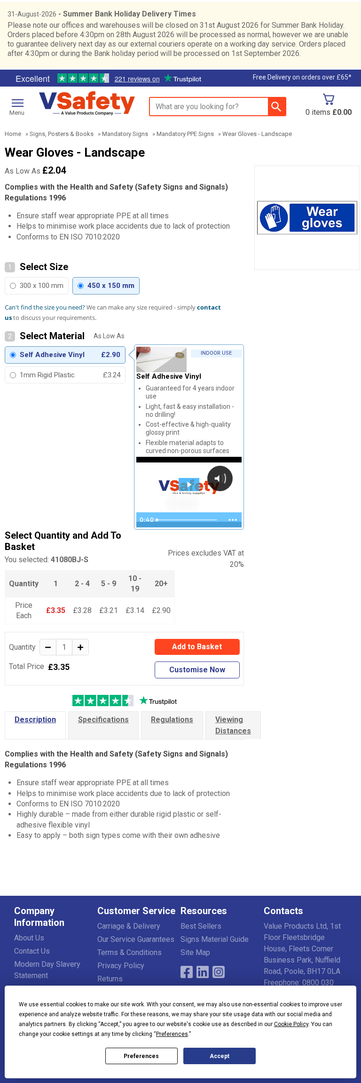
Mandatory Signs (125, 133)
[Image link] (218, 972)
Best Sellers (200, 926)
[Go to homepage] (87, 103)
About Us (29, 937)
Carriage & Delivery (128, 926)
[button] (55, 918)
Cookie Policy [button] (291, 1024)
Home (13, 133)
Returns (110, 978)
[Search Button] (276, 106)
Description (35, 719)
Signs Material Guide (214, 939)
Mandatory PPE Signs (185, 133)
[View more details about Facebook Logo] (186, 972)
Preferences (141, 1056)
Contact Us (32, 951)
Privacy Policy (120, 965)
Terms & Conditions (129, 952)
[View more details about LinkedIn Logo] (202, 972)
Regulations (172, 719)
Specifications (103, 719)
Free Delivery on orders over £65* (302, 77)
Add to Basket (197, 646)
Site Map (195, 952)
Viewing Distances (233, 725)
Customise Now (197, 669)
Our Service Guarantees (135, 939)
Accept (219, 1056)
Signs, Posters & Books (62, 133)
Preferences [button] (172, 1034)
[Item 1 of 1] (307, 218)
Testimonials (108, 78)
